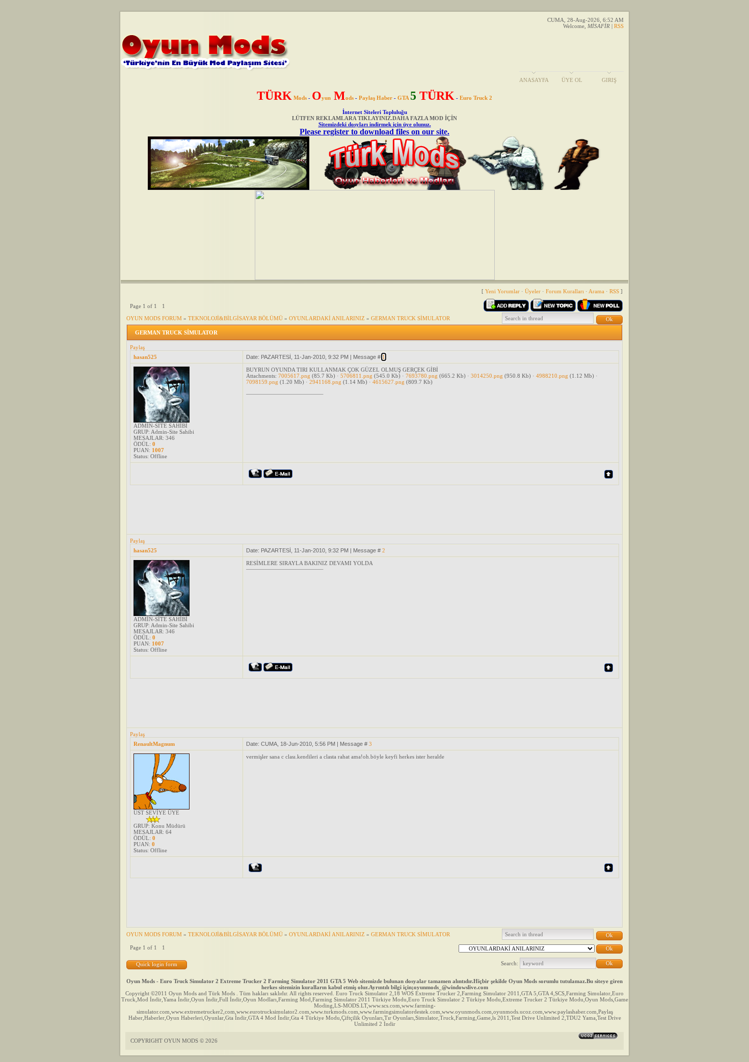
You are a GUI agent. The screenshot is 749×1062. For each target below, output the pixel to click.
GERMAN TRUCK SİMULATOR (410, 318)
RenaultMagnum (154, 744)
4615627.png (388, 382)
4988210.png (552, 376)
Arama (596, 291)
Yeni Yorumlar (502, 291)
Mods (282, 98)
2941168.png (325, 382)
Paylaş (137, 347)
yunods (333, 98)
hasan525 (145, 357)
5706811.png (356, 376)
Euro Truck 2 (476, 98)
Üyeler (533, 291)
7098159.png (262, 382)
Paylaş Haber (375, 98)
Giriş (609, 80)
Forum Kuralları (565, 291)
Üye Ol (571, 80)
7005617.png (294, 376)
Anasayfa (534, 80)
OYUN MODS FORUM (154, 318)
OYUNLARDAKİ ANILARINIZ (327, 318)
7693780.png (422, 376)
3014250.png (487, 376)
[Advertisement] (315, 508)
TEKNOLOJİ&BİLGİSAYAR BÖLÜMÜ (235, 318)
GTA (425, 98)
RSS (619, 26)
